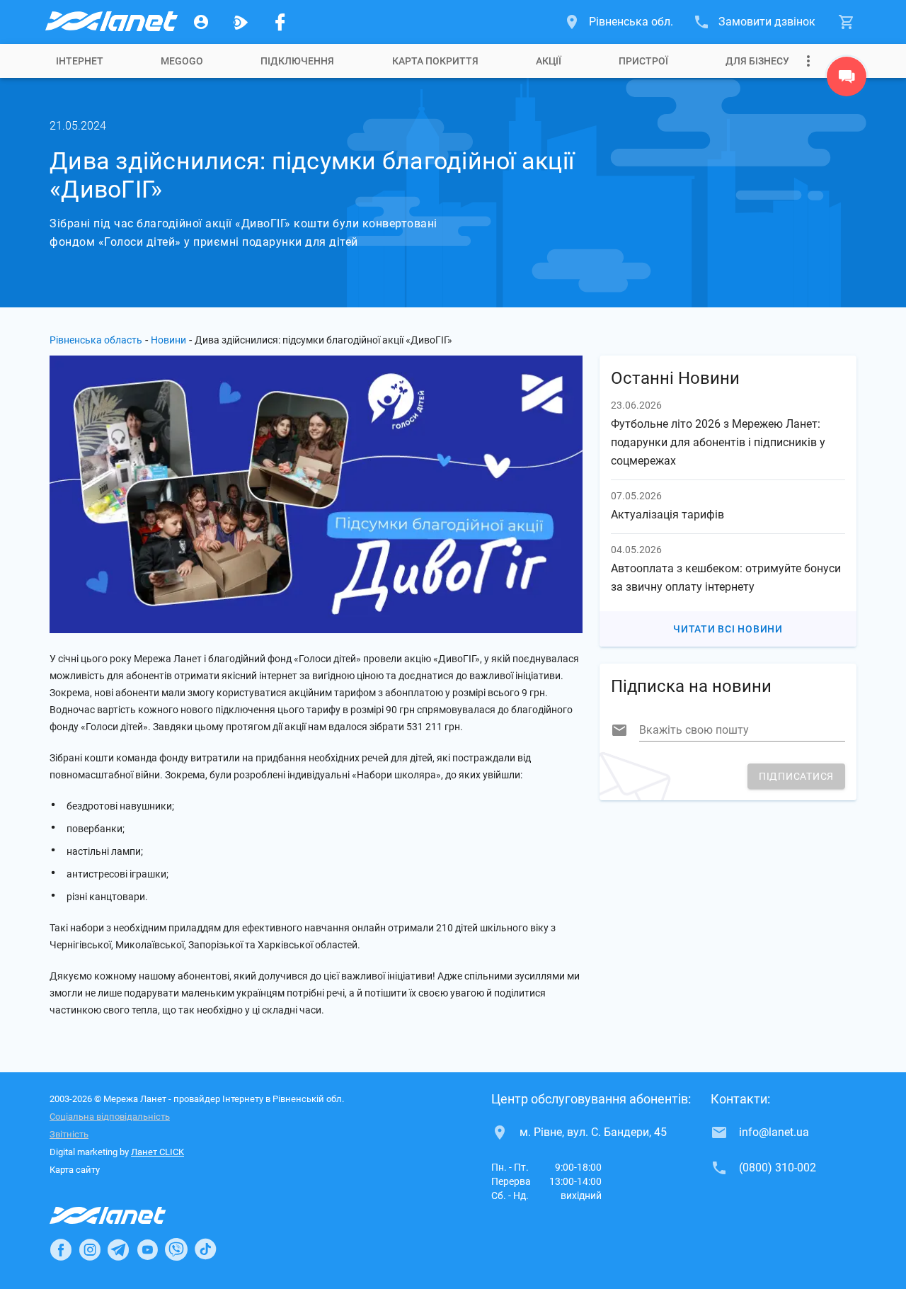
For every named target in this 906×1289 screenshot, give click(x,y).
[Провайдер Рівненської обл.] (110, 22)
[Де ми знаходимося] (846, 80)
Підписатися (796, 776)
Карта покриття (435, 61)
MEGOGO (182, 61)
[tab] (80, 61)
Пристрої (643, 61)
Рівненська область (96, 340)
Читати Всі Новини (728, 629)
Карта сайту (75, 1169)
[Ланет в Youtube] (147, 1249)
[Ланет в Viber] (176, 1249)
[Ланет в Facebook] (61, 1249)
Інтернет (79, 61)
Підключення (297, 61)
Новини (168, 340)
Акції (548, 61)
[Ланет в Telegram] (118, 1249)
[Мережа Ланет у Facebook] (280, 22)
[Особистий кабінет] (201, 22)
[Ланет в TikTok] (205, 1249)
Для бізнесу (757, 61)
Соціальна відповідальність (110, 1116)
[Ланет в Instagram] (90, 1249)
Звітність (69, 1134)
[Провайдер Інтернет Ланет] (124, 1215)
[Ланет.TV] (240, 22)
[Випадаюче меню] (808, 61)
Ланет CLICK (157, 1152)
